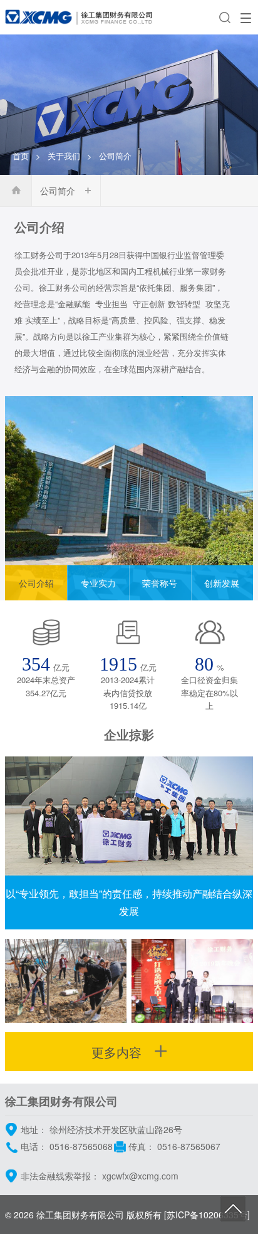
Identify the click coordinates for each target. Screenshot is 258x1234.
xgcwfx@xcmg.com (140, 1175)
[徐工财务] (80, 17)
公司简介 (57, 190)
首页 (21, 156)
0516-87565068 (81, 1146)
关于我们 (64, 156)
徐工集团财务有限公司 (80, 1214)
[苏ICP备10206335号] (207, 1214)
